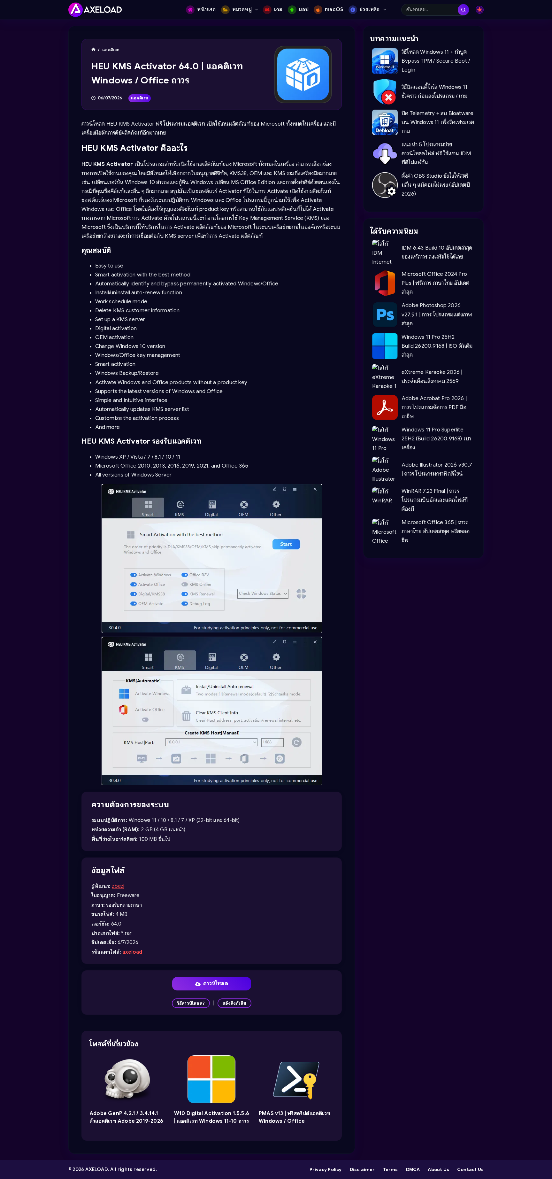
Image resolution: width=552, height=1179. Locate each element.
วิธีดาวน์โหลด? (191, 1003)
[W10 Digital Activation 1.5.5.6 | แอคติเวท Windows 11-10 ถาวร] (211, 1079)
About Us (438, 1169)
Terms (390, 1169)
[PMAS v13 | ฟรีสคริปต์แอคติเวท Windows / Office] (296, 1079)
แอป (304, 9)
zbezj (118, 886)
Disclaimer (362, 1169)
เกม (278, 9)
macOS (334, 9)
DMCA (413, 1169)
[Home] (93, 50)
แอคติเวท (139, 98)
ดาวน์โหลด (215, 983)
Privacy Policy (326, 1169)
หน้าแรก (206, 9)
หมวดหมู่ (242, 9)
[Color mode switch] (480, 10)
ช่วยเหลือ (369, 9)
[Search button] (463, 9)
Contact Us (470, 1169)
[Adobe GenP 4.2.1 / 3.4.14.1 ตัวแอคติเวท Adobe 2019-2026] (127, 1079)
